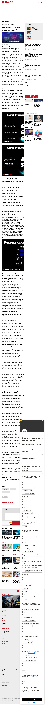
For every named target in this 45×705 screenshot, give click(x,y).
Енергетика (4, 624)
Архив (3, 643)
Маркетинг (5, 21)
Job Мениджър (5, 632)
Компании (4, 623)
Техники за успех (5, 631)
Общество (4, 611)
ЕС (2, 618)
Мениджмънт (5, 628)
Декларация (16, 670)
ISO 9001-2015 (16, 669)
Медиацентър (5, 670)
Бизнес (4, 620)
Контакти (4, 645)
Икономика (4, 626)
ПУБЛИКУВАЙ (16, 523)
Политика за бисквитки (6, 677)
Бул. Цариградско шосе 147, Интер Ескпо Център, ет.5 (10, 687)
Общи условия (5, 674)
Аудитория (4, 669)
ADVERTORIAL (29, 24)
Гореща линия (5, 641)
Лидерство (4, 629)
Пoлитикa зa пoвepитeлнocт (7, 675)
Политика (4, 610)
